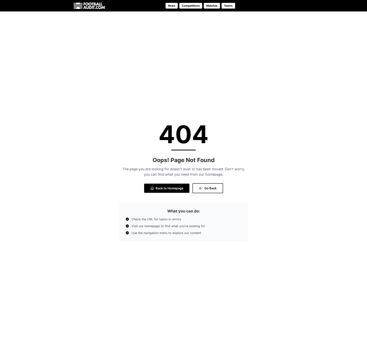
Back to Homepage (169, 188)
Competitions (191, 5)
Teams (228, 5)
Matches (212, 5)
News (171, 5)
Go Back (210, 188)
